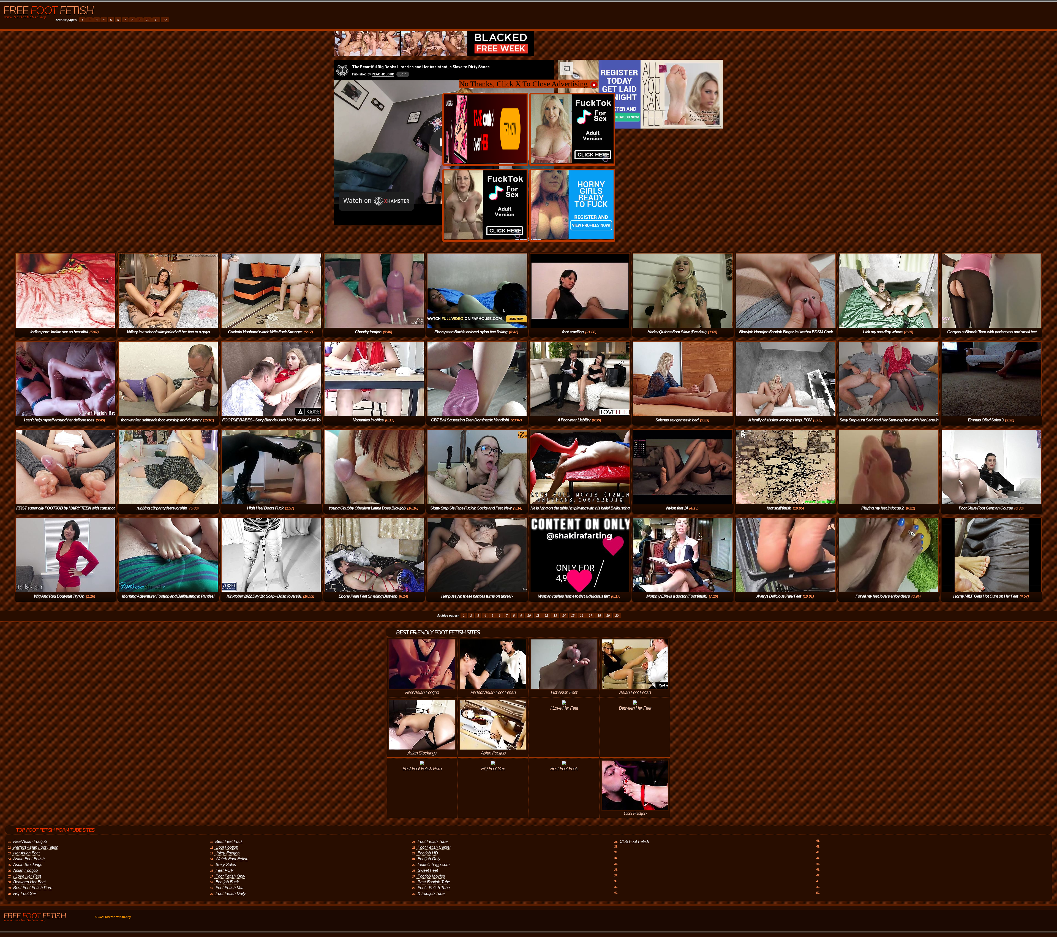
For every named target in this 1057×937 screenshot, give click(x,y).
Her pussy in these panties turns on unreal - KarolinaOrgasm (477, 600)
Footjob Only (429, 858)
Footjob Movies (431, 876)
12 (165, 19)
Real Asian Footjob (30, 841)
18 (599, 615)
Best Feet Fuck (229, 841)
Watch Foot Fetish (232, 858)
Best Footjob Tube (434, 881)
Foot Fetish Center (434, 847)
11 (156, 19)
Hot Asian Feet (26, 853)
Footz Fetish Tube (434, 887)
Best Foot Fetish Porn (32, 887)
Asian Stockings (27, 864)
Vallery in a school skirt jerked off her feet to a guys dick (168, 335)
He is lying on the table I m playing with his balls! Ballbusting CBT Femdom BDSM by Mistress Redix (580, 512)
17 (590, 615)
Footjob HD (428, 853)
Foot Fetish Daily (231, 893)
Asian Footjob (25, 870)
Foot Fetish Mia (229, 887)
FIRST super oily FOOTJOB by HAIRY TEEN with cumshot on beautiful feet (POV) (65, 512)
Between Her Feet (29, 881)
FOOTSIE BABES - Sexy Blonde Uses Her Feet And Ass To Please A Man (271, 424)
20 (617, 615)
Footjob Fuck (227, 881)
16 (581, 615)
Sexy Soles (226, 864)
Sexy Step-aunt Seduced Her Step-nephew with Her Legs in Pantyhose (889, 424)
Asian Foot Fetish (29, 858)
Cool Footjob (227, 847)
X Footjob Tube (431, 893)
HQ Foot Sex (25, 893)
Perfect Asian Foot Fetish (35, 847)
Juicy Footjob (227, 853)
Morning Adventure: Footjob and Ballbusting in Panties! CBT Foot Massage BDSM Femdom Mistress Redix (167, 600)
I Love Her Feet (27, 876)
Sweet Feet (428, 870)
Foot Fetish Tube (433, 841)
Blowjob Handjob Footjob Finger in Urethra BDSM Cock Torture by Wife (786, 335)
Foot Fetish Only (230, 876)
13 (555, 615)
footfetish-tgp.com (434, 864)
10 (147, 19)
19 (608, 615)
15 (572, 615)
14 (564, 615)
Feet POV (224, 870)
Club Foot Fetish (634, 841)
